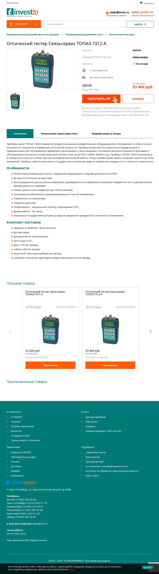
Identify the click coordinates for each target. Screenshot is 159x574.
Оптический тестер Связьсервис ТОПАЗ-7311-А (45, 293)
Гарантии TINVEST (21, 452)
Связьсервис (140, 57)
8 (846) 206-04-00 (26, 516)
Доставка (16, 466)
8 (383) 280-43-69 (33, 509)
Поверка (90, 426)
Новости (16, 421)
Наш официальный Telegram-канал (27, 540)
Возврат (15, 470)
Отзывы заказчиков (22, 426)
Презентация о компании (25, 440)
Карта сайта (92, 475)
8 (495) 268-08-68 (26, 499)
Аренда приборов (96, 416)
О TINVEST (16, 416)
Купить (138, 99)
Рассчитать (50, 365)
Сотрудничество (20, 435)
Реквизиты (17, 475)
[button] (150, 331)
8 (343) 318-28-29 (33, 506)
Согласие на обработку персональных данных (112, 470)
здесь (71, 569)
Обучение (91, 421)
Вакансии (16, 430)
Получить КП (98, 99)
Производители (95, 461)
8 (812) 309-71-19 (37, 502)
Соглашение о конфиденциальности (107, 466)
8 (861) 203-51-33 (30, 513)
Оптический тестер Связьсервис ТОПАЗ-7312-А (105, 293)
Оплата (15, 461)
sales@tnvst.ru (40, 523)
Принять (147, 567)
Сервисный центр (96, 452)
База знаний (93, 456)
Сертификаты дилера (23, 456)
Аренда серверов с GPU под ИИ (103, 430)
